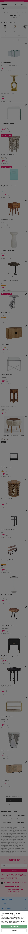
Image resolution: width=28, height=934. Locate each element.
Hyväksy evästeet (14, 926)
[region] (14, 922)
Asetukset (14, 930)
